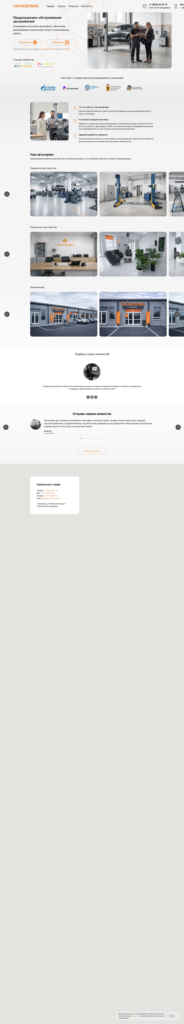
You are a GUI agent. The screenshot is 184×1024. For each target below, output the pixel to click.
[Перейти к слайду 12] (99, 438)
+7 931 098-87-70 (47, 493)
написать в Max (48, 49)
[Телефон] (88, 397)
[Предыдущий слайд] (7, 194)
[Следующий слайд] (177, 194)
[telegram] (95, 397)
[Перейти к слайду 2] (82, 438)
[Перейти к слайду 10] (96, 438)
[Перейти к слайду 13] (101, 438)
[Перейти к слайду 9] (94, 438)
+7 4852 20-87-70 (51, 491)
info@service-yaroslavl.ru (50, 498)
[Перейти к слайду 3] (84, 438)
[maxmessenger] (92, 397)
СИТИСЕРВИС (26, 6)
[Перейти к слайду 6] (89, 438)
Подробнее (135, 1016)
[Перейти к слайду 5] (87, 438)
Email (66, 49)
